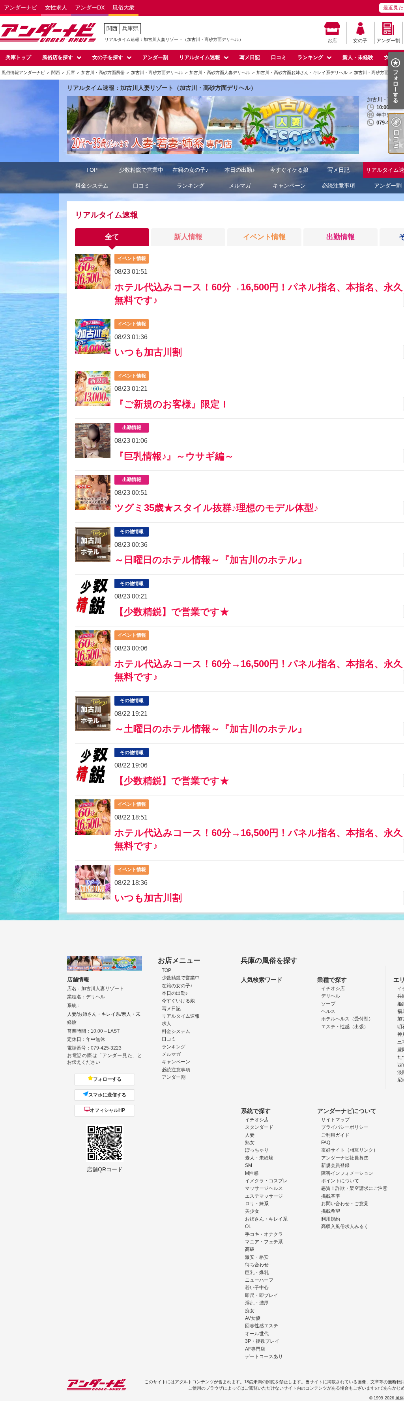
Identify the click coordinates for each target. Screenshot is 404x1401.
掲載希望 (330, 1211)
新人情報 (188, 237)
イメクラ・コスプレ (266, 1181)
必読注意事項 (338, 185)
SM (248, 1165)
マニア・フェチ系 (264, 1242)
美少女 (252, 1211)
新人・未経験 (357, 57)
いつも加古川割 (148, 352)
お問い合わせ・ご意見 (344, 1203)
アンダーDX (90, 7)
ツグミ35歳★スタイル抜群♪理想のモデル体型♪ (216, 507)
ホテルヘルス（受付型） (347, 1019)
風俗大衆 (123, 7)
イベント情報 (264, 237)
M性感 (251, 1173)
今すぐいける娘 (178, 1000)
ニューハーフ (259, 1280)
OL (248, 1226)
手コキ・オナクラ (264, 1234)
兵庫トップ (18, 57)
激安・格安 (257, 1257)
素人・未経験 (259, 1158)
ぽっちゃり (257, 1150)
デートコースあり (264, 1356)
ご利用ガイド (335, 1135)
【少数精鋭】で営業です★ (171, 611)
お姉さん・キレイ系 (266, 1219)
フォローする (107, 1079)
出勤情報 (340, 237)
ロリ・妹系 (257, 1203)
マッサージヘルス (264, 1188)
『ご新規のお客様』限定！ (171, 404)
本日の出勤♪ (239, 170)
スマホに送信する (107, 1095)
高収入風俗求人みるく (344, 1226)
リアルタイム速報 (199, 57)
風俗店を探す (57, 57)
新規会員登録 (335, 1165)
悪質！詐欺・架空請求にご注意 (354, 1188)
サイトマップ (335, 1119)
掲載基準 (330, 1196)
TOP (91, 170)
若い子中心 (257, 1287)
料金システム (91, 185)
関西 (112, 28)
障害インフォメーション (347, 1173)
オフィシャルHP (107, 1110)
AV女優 (252, 1318)
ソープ (328, 1004)
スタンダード (259, 1127)
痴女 (249, 1311)
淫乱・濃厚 (257, 1303)
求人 (166, 1023)
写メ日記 (249, 57)
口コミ (278, 57)
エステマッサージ (264, 1196)
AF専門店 (255, 1349)
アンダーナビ (20, 7)
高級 (249, 1249)
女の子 (360, 40)
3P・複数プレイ (262, 1341)
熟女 (249, 1142)
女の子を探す (107, 57)
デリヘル (330, 996)
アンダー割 (388, 40)
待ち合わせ (257, 1264)
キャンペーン (289, 185)
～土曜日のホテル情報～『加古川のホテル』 (210, 728)
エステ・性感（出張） (344, 1026)
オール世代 (257, 1333)
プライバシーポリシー (344, 1127)
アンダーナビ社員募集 (344, 1158)
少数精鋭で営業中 (141, 170)
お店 (332, 40)
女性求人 (56, 7)
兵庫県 (130, 28)
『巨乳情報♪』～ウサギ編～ (174, 456)
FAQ (325, 1142)
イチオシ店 (333, 988)
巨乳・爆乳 (257, 1272)
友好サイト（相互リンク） (349, 1150)
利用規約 (330, 1219)
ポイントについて (340, 1181)
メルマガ (240, 185)
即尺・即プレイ (261, 1295)
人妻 (249, 1135)
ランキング (310, 57)
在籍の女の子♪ (190, 170)
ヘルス (328, 1011)
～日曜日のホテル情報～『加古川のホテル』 (210, 559)
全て (112, 237)
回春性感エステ (261, 1326)
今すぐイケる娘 (289, 170)
